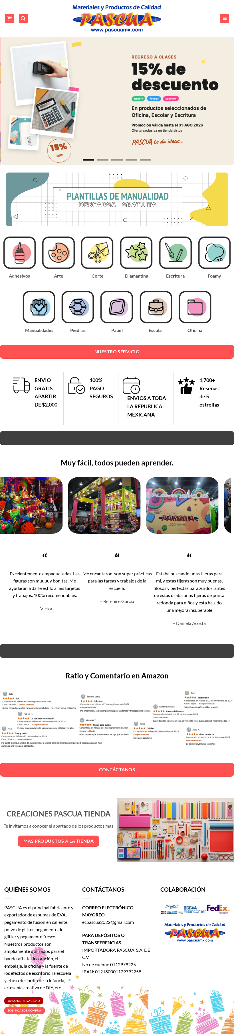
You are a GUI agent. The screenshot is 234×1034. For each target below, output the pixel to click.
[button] (9, 18)
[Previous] (12, 100)
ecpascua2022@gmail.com (108, 922)
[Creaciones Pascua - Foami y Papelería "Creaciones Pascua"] (117, 18)
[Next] (222, 100)
